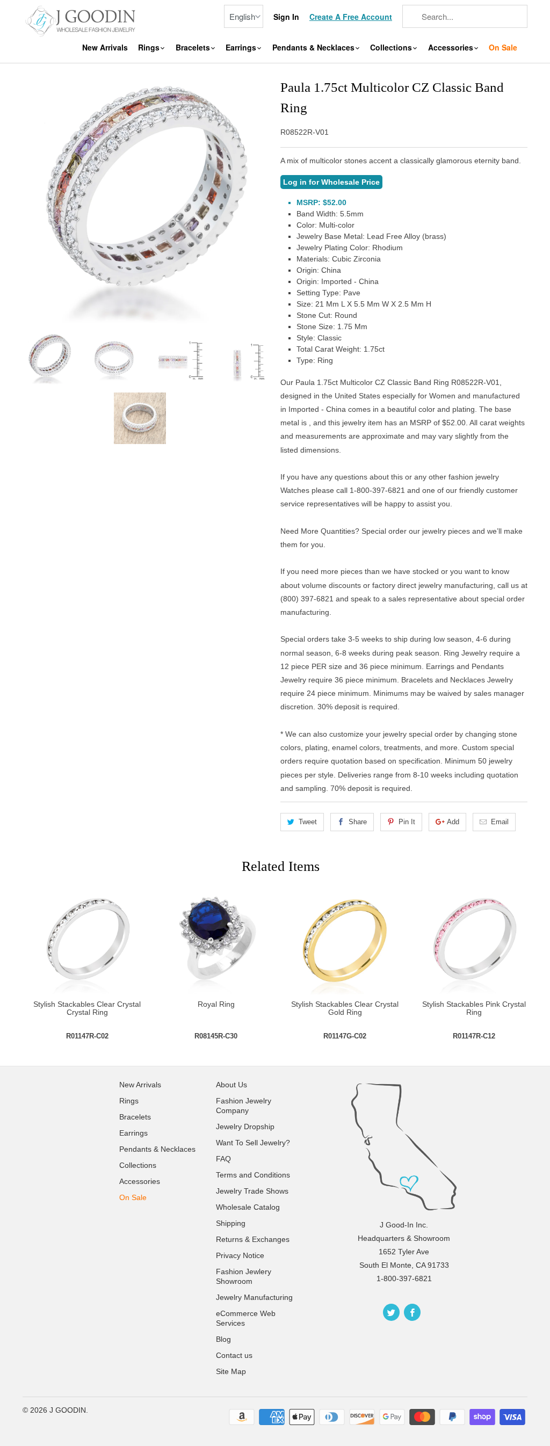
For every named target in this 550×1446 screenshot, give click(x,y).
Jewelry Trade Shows (252, 1191)
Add (453, 822)
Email (500, 822)
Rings (150, 47)
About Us (231, 1084)
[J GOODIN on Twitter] (391, 1312)
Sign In (286, 17)
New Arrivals (105, 47)
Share (358, 822)
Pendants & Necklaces (314, 47)
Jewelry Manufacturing (254, 1297)
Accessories (451, 47)
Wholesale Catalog (248, 1207)
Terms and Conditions (253, 1175)
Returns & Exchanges (253, 1239)
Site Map (231, 1371)
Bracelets (194, 47)
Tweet (308, 822)
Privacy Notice (240, 1255)
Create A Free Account (350, 17)
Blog (223, 1339)
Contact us (234, 1355)
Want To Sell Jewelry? (253, 1142)
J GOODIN (67, 1410)
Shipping (230, 1223)
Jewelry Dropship (245, 1126)
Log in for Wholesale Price (331, 182)
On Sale (503, 47)
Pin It (407, 822)
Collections (392, 47)
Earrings (242, 47)
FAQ (223, 1158)
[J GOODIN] (82, 20)
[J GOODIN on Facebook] (412, 1312)
